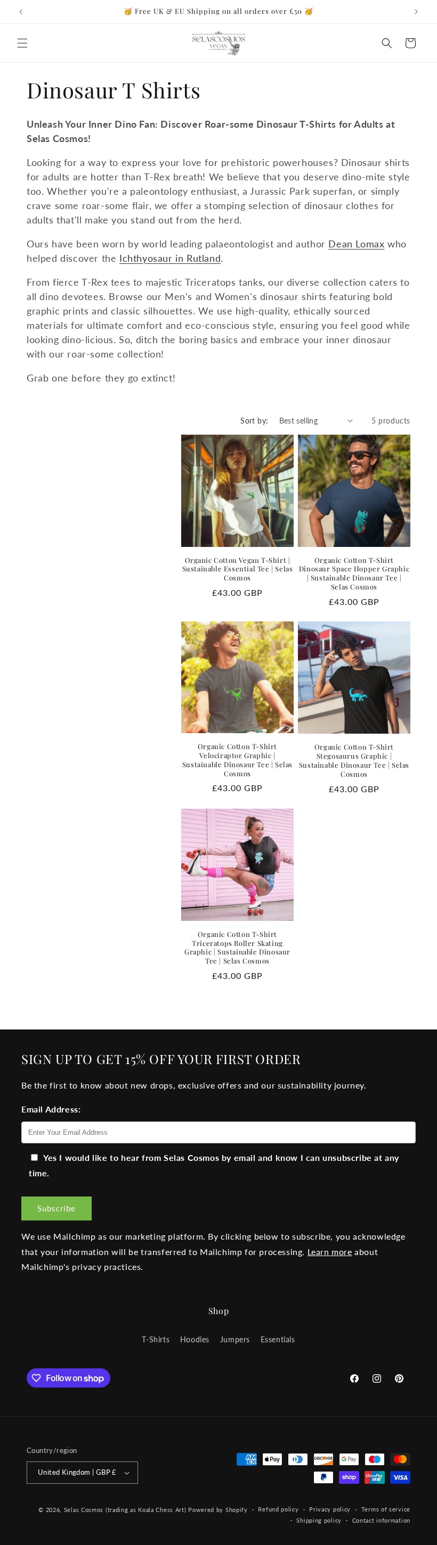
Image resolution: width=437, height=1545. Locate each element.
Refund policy (278, 1509)
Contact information (381, 1520)
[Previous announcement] (21, 11)
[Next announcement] (416, 11)
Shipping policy (319, 1520)
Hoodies (194, 1339)
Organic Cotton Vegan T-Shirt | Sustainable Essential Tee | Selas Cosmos (237, 569)
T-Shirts (155, 1339)
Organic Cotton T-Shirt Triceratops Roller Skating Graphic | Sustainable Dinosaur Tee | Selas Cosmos (237, 948)
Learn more (329, 1252)
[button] (22, 43)
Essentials (278, 1339)
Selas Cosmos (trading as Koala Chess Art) (125, 1509)
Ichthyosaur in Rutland (170, 258)
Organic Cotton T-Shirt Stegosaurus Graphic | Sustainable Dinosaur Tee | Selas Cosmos (354, 760)
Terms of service (385, 1509)
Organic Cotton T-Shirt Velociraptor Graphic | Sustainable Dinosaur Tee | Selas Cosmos (237, 760)
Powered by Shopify (218, 1509)
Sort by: (254, 420)
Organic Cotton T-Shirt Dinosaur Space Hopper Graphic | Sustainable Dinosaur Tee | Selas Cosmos (354, 574)
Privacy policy (330, 1509)
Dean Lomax (356, 244)
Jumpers (235, 1339)
